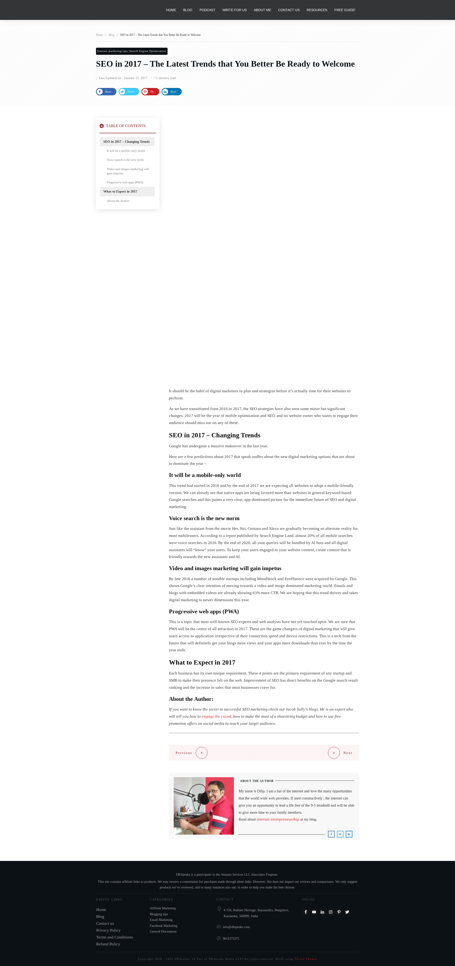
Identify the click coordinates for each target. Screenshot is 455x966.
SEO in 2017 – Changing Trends (126, 141)
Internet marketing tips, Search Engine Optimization (131, 51)
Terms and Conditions (114, 937)
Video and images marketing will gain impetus (128, 171)
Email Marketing (161, 920)
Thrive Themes (306, 958)
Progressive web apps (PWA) (125, 182)
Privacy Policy (108, 930)
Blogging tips (159, 914)
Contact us (105, 923)
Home (101, 909)
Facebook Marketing (163, 926)
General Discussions (163, 931)
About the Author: (118, 201)
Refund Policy (108, 944)
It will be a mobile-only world (126, 151)
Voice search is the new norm (125, 160)
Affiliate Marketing (163, 908)
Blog (100, 916)
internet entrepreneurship (278, 819)
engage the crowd (216, 716)
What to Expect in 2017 (120, 191)
